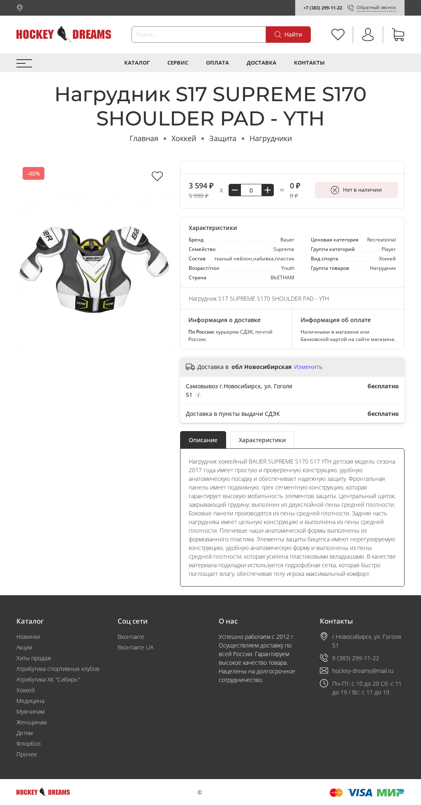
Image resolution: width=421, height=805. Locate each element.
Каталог (137, 62)
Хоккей (183, 138)
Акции (24, 647)
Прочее (26, 754)
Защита (222, 138)
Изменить (308, 367)
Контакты (309, 62)
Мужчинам (30, 711)
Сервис (177, 62)
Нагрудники (271, 138)
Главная (144, 138)
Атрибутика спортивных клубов (57, 669)
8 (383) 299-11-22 (355, 658)
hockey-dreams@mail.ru (362, 671)
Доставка (261, 62)
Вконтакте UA (135, 647)
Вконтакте (131, 636)
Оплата (217, 62)
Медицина (30, 701)
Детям (24, 733)
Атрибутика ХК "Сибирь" (48, 679)
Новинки (28, 636)
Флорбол (28, 743)
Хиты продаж (33, 658)
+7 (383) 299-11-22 (322, 8)
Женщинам (31, 722)
